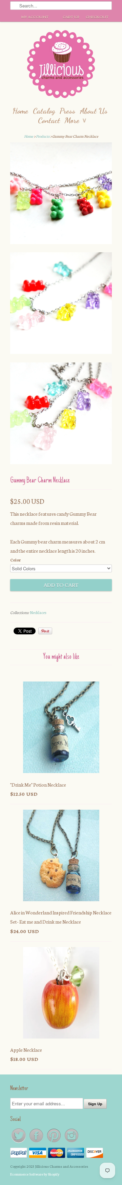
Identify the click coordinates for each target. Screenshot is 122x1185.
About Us (93, 110)
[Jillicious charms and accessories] (61, 65)
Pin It (45, 631)
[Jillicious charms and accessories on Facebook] (36, 1142)
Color (15, 559)
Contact (49, 120)
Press (67, 110)
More (75, 120)
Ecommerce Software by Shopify (34, 1174)
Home (20, 110)
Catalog (44, 110)
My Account (34, 16)
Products (42, 136)
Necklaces (38, 612)
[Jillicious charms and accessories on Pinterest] (54, 1142)
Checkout (97, 16)
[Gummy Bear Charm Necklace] (61, 194)
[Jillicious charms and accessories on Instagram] (71, 1142)
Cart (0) (71, 16)
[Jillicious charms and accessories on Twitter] (19, 1142)
